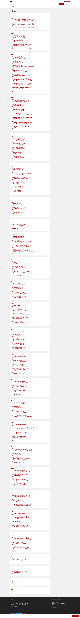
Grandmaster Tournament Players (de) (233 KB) (21, 516)
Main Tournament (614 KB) (18, 454)
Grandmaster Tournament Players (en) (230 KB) (21, 514)
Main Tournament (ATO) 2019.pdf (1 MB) (20, 244)
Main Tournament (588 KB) (18, 522)
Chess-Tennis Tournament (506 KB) (19, 412)
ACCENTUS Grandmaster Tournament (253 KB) (21, 424)
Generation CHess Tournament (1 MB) (19, 185)
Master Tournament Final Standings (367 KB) (21, 360)
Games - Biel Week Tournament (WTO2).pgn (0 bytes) (22, 83)
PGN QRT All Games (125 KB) (18, 192)
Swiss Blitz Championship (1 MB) (19, 183)
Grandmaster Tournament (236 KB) (19, 535)
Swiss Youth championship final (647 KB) (20, 206)
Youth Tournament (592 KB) (18, 391)
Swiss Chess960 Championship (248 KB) (20, 432)
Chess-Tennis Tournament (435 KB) (19, 390)
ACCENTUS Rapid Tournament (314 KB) (20, 283)
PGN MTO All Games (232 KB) (18, 190)
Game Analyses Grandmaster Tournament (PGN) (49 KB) (23, 505)
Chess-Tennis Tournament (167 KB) (19, 459)
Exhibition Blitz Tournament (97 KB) (19, 402)
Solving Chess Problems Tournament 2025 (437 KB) (22, 87)
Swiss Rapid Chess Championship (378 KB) (20, 292)
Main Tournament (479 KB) (18, 288)
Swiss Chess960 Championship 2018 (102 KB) (21, 270)
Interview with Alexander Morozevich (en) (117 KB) (22, 583)
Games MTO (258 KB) (17, 213)
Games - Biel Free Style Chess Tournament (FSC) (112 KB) (23, 48)
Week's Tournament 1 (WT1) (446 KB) (19, 69)
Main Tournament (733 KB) (18, 385)
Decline (68, 616)
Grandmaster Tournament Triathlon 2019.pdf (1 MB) (22, 241)
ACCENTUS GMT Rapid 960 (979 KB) (19, 224)
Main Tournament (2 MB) (17, 313)
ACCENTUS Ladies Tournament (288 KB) (20, 543)
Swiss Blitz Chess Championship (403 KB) (20, 291)
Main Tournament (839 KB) (18, 407)
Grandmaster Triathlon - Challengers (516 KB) (21, 100)
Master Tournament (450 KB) (18, 429)
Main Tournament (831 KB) (18, 335)
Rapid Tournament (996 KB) (18, 174)
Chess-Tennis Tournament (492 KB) (19, 342)
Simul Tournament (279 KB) (18, 116)
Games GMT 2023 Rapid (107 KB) (19, 156)
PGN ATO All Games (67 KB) (18, 191)
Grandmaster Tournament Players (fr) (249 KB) (21, 474)
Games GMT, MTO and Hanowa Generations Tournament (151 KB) (24, 486)
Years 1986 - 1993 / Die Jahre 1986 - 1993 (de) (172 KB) (23, 23)
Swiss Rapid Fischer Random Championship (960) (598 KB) (23, 66)
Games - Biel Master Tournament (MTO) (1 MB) (21, 43)
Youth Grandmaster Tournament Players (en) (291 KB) (22, 449)
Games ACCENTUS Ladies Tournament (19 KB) (21, 547)
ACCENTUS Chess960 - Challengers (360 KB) (21, 103)
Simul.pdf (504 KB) (16, 74)
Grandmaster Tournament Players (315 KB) (20, 333)
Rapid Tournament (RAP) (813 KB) (19, 64)
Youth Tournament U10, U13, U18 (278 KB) (20, 293)
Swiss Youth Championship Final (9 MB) (20, 181)
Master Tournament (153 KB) (18, 572)
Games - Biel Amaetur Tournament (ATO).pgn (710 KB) (22, 80)
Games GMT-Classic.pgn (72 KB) (18, 236)
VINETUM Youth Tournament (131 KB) (19, 484)
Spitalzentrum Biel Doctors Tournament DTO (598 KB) (22, 114)
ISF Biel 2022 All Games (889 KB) (19, 186)
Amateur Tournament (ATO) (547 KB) (19, 62)
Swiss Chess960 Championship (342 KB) (20, 386)
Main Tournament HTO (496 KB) (18, 142)
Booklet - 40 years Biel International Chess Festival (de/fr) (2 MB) (24, 19)
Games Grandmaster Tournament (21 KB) (20, 548)
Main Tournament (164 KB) (18, 573)
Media (66, 4)
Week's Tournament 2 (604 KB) (18, 110)
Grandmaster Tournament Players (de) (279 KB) (21, 537)
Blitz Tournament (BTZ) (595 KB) (18, 39)
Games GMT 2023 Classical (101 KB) (19, 155)
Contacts (12, 6)
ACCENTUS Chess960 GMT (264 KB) (19, 202)
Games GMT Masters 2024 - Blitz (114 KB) (20, 121)
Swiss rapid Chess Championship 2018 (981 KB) (21, 268)
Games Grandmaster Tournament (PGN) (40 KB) (21, 526)
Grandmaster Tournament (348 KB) (19, 284)
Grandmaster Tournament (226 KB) (19, 513)
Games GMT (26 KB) (16, 261)
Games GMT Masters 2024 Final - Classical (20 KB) (22, 118)
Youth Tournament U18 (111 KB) (18, 343)
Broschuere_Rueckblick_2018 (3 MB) (20, 16)
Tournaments (43, 4)
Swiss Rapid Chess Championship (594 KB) (20, 339)
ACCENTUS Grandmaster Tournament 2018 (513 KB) (22, 263)
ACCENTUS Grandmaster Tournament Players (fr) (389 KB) (23, 428)
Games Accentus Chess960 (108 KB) (19, 208)
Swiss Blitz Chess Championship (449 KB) (20, 387)
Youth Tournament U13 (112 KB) (18, 344)
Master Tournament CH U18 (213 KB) (19, 361)
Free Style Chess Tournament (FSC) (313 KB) (21, 40)
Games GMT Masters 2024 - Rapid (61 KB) (20, 119)
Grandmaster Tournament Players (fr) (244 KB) (21, 517)
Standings (21, 4)
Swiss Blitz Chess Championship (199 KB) (20, 524)
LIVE (17, 4)
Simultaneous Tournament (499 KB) (19, 323)
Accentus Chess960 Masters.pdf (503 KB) (20, 58)
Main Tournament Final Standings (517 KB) (20, 364)
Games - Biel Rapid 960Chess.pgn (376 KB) (20, 86)
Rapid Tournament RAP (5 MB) (18, 144)
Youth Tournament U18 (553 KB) (18, 318)
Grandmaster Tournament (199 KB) (19, 331)
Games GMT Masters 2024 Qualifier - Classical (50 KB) (22, 117)
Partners (56, 4)
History (61, 4)
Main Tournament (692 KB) (18, 476)
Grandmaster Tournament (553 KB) (19, 356)
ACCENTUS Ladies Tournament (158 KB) (20, 571)
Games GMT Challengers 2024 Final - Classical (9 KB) (22, 123)
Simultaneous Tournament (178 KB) (19, 415)
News (26, 4)
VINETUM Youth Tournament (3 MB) (19, 177)
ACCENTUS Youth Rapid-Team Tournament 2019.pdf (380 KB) (23, 251)
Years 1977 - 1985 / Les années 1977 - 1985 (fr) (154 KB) (23, 25)
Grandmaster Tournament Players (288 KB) (20, 382)
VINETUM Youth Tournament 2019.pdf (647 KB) (21, 249)
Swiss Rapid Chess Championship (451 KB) (20, 411)
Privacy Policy (19, 609)
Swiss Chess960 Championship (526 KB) (20, 149)
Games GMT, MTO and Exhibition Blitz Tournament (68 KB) (23, 416)
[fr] (65, 1)
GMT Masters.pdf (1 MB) (17, 56)
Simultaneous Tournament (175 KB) (19, 347)
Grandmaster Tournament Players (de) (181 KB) (21, 496)
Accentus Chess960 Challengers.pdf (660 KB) (21, 60)
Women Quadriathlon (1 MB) (18, 169)
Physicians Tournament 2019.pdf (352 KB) (20, 250)
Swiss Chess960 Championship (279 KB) (20, 336)
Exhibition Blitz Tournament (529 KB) (19, 310)
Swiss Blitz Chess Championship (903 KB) (20, 316)
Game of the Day (36, 4)
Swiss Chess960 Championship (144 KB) (20, 455)
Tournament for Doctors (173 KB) (19, 295)
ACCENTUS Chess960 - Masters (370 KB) (20, 101)
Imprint (11, 609)
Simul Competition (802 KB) (18, 179)
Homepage (13, 4)
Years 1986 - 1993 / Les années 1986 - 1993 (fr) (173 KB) (23, 27)
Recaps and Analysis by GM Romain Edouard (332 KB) (22, 173)
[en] (69, 1)
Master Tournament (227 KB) (18, 544)
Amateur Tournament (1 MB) (18, 172)
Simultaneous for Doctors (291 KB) (19, 348)
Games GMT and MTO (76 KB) (18, 394)
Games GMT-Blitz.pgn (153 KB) (18, 237)
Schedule (30, 4)
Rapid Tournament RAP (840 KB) (19, 106)
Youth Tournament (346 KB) (18, 370)
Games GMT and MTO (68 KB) (18, 373)
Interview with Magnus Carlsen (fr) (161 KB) (20, 520)
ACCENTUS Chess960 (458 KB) (18, 168)
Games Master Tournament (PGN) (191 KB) (20, 527)
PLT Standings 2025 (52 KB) (18, 88)
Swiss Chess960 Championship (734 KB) (20, 365)
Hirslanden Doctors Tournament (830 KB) (20, 178)
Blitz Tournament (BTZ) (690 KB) (18, 65)
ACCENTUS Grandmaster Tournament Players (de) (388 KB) (23, 427)
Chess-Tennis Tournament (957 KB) (19, 369)
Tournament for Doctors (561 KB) (19, 322)
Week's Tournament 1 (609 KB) (18, 109)
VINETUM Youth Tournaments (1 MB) (19, 228)
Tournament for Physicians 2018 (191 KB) (20, 272)
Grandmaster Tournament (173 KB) (19, 558)
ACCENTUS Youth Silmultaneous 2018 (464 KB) (21, 274)
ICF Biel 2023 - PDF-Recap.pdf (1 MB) (19, 136)
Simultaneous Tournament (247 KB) (19, 393)
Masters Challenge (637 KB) (18, 305)
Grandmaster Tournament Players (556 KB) (20, 357)
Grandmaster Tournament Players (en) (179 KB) (21, 495)
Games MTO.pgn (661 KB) (17, 240)
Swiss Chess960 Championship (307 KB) (20, 408)
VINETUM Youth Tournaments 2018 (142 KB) (21, 271)
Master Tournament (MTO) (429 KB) (19, 35)
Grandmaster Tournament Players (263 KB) (20, 286)
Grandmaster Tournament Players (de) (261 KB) (21, 473)
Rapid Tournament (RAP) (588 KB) (19, 37)
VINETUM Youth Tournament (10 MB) (19, 151)
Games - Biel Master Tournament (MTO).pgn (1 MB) (22, 79)
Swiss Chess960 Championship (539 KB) (20, 113)
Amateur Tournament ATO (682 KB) (19, 105)
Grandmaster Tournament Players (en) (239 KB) (21, 471)
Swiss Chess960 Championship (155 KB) (20, 478)
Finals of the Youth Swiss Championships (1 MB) (21, 227)
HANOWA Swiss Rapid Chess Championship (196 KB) (22, 458)
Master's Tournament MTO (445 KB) (19, 104)
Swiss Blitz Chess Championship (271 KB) (20, 433)
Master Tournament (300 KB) (18, 560)
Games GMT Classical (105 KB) (18, 209)
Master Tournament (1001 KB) (18, 406)
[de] (67, 1)
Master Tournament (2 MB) (18, 312)
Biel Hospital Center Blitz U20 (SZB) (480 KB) (21, 73)
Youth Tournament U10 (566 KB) (18, 321)
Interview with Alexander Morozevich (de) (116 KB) (22, 541)
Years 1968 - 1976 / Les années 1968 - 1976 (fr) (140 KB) (23, 24)
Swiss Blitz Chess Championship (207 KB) (20, 457)
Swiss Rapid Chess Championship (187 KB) (20, 482)
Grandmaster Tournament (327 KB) (19, 403)
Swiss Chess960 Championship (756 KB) (20, 314)
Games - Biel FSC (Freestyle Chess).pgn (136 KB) (21, 84)
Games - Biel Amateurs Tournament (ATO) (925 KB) (22, 44)
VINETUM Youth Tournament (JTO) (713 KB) (20, 71)
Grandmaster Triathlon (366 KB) (18, 200)
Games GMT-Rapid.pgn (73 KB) (18, 238)
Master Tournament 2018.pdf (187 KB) (20, 265)
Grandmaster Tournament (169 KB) (19, 494)
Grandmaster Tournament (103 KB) (19, 581)
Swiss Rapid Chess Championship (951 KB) (20, 368)
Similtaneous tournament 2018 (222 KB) (20, 275)
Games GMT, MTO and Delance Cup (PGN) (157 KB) (22, 504)
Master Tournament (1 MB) (18, 170)
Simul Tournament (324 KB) (18, 153)
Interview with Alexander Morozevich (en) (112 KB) (22, 539)
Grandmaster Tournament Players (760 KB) (20, 405)
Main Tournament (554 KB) (18, 500)
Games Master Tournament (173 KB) (19, 550)
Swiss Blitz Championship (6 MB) (19, 147)
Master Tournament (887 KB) (18, 521)
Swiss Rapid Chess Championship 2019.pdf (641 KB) (22, 246)
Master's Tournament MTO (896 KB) (19, 140)
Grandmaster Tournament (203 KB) (19, 570)
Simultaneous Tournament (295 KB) (19, 296)
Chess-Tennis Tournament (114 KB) (19, 483)
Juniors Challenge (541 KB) (18, 308)
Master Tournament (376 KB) (18, 287)
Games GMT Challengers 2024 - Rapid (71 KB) (21, 125)
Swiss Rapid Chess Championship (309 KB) (20, 525)
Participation (50, 4)
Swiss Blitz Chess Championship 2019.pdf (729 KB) (22, 245)
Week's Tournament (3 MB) (18, 152)
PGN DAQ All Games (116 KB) (18, 189)
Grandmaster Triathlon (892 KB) (18, 223)
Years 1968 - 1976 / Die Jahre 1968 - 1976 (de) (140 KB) (23, 20)
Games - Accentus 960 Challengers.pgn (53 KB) (21, 78)
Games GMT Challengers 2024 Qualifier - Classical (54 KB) (23, 122)
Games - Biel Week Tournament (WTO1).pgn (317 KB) (22, 82)
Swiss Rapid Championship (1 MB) (19, 182)
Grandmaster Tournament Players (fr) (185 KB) (21, 497)
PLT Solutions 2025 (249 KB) (18, 91)
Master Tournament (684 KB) (18, 475)
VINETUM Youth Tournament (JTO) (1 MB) (20, 41)
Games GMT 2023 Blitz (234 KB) (18, 157)
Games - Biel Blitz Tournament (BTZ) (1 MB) (20, 46)
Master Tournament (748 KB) (18, 384)
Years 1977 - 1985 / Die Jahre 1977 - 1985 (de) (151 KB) (23, 22)
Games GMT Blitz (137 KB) (17, 211)
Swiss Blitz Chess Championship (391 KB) (20, 410)
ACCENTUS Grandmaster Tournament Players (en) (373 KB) (23, 425)
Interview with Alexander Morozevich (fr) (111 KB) (22, 542)
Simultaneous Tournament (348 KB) (19, 372)
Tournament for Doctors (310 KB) (19, 340)
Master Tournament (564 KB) (18, 334)
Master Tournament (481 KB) (18, 203)
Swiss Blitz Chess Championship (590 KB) (20, 338)
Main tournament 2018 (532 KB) (18, 266)
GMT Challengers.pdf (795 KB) (18, 57)
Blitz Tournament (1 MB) (17, 176)
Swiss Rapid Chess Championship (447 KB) (20, 389)
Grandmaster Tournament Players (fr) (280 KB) (21, 538)
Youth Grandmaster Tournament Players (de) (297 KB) (22, 450)
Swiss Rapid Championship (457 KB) (19, 148)
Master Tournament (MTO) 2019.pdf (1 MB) (20, 242)
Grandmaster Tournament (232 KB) (19, 381)
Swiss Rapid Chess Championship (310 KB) (20, 435)
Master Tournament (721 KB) (18, 453)
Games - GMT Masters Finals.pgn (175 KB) (20, 75)
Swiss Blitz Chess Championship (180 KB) (20, 479)
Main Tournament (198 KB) (18, 546)
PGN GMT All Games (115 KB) (18, 187)
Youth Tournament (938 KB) (18, 414)
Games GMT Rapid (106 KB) (18, 212)
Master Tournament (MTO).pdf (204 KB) (20, 61)
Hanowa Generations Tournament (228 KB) (20, 480)
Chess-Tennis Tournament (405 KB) (19, 436)
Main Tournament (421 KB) (18, 562)
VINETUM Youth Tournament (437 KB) (19, 207)
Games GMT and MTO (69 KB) (18, 462)
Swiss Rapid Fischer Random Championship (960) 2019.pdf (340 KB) (25, 247)
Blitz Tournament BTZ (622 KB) (18, 108)
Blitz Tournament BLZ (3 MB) (18, 146)
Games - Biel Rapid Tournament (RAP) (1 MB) (21, 45)
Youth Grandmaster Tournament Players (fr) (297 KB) (22, 452)
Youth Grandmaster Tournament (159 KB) (20, 448)
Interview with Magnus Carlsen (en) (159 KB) (21, 518)
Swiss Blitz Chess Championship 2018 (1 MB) (21, 267)
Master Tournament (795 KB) (18, 499)
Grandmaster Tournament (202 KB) (19, 470)
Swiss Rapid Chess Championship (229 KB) (20, 503)
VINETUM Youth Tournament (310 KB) (19, 437)
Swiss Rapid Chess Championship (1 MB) (20, 317)
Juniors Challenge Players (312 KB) (19, 309)
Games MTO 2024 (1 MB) (17, 127)
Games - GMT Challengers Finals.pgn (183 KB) (21, 76)
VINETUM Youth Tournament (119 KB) (19, 461)
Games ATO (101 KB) (16, 215)
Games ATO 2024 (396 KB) (18, 128)
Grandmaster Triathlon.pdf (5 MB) (19, 138)
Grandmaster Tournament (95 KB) (19, 591)
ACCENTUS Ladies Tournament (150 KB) (20, 559)
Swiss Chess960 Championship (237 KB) (20, 289)
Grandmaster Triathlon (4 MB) (18, 167)
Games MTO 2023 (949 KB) (18, 159)
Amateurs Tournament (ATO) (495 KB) (19, 36)
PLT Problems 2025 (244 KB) (18, 89)
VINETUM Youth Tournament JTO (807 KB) (20, 112)
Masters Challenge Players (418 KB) (19, 306)
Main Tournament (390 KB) (18, 431)
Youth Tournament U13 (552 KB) (18, 319)
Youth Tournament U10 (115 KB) (18, 346)
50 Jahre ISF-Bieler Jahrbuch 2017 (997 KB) (20, 18)
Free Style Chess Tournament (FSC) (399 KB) (21, 67)
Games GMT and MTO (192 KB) (18, 440)
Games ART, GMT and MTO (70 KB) (19, 297)
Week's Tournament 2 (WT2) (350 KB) (19, 70)
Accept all (75, 616)
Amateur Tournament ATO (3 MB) (19, 143)
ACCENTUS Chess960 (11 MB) (18, 139)
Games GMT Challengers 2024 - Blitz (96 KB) (21, 126)
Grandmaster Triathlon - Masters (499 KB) (20, 99)
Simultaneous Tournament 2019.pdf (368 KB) (21, 253)
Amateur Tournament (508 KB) (18, 204)
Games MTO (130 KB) (17, 262)
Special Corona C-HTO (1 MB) (18, 225)
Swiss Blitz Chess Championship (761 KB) (20, 367)
